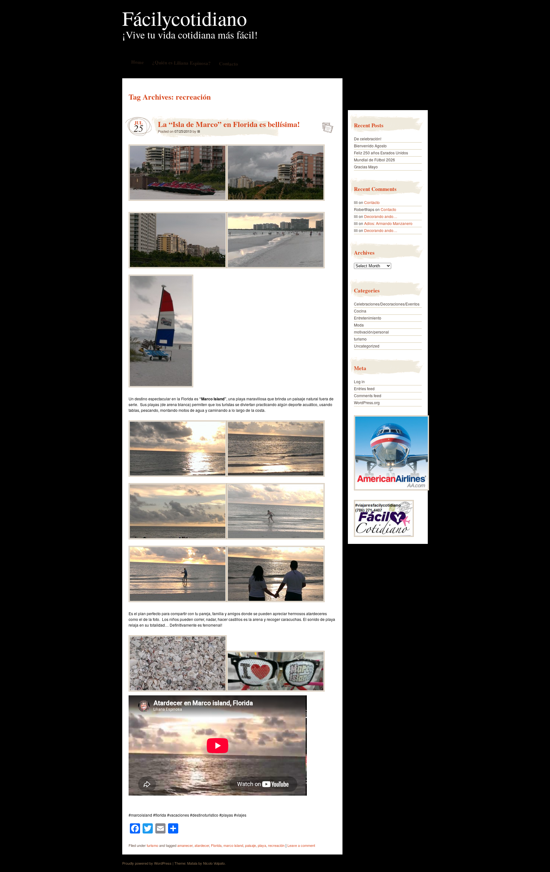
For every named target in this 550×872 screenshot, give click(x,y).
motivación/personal (371, 331)
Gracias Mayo (366, 166)
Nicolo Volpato (214, 863)
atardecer (201, 845)
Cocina (360, 310)
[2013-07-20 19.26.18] (178, 477)
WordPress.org (367, 402)
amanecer (185, 845)
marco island (233, 845)
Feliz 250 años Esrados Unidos (381, 152)
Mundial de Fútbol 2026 (374, 159)
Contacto (228, 63)
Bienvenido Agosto (370, 145)
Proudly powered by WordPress (147, 863)
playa (262, 845)
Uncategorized (366, 345)
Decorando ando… (380, 216)
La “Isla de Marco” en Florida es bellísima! (229, 124)
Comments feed (367, 395)
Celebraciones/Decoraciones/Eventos (387, 303)
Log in (359, 381)
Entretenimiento (367, 317)
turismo (152, 845)
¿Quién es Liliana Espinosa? (181, 63)
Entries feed (364, 388)
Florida (216, 845)
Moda (359, 324)
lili (198, 131)
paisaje (250, 845)
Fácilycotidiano (184, 18)
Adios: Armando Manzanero (388, 223)
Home (137, 62)
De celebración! (367, 138)
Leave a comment (301, 845)
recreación (276, 845)
